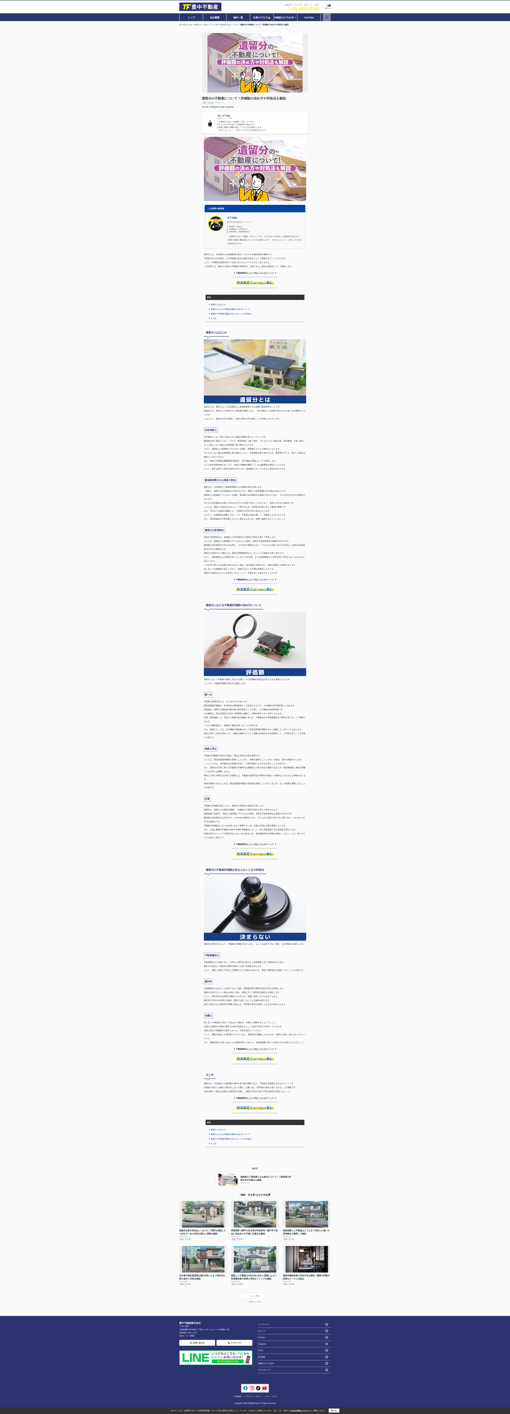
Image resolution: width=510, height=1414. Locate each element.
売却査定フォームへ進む (255, 282)
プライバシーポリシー (254, 1396)
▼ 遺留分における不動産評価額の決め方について (229, 309)
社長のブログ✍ (262, 17)
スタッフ (261, 1331)
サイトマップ (272, 1396)
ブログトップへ (255, 1302)
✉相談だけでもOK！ (285, 17)
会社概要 (215, 17)
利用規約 (238, 1396)
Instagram (262, 1344)
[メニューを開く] (326, 17)
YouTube (309, 17)
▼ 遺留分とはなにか (217, 304)
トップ (191, 17)
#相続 (222, 107)
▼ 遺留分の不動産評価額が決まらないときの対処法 (230, 314)
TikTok (260, 1350)
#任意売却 (229, 107)
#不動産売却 (214, 107)
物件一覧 (238, 17)
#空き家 (205, 107)
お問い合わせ (199, 1343)
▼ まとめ (212, 318)
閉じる (334, 1410)
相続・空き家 (208, 103)
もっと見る (255, 1296)
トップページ (263, 1324)
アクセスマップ (264, 1370)
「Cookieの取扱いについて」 (299, 1411)
